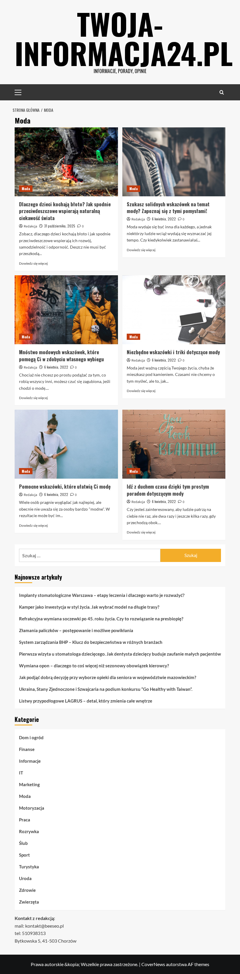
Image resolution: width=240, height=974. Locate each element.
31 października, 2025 (59, 225)
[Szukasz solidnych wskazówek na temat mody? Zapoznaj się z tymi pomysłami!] (174, 161)
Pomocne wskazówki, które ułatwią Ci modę (65, 486)
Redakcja (30, 226)
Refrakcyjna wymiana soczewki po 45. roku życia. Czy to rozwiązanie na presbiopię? (101, 618)
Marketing (29, 784)
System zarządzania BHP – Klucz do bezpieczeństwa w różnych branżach (90, 642)
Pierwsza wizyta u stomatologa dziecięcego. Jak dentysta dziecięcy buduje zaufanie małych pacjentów (120, 653)
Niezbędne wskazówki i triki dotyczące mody (173, 352)
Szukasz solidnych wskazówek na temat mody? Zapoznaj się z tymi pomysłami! (168, 207)
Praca (24, 819)
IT (21, 772)
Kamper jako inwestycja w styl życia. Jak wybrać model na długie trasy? (89, 607)
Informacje (30, 761)
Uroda (25, 878)
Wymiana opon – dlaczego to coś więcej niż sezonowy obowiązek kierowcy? (94, 665)
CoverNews (153, 964)
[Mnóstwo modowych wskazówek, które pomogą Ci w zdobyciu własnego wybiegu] (66, 309)
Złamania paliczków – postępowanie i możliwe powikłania (76, 630)
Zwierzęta (29, 901)
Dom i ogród (31, 737)
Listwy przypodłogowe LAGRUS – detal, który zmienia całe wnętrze (85, 700)
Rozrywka (29, 831)
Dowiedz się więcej (33, 263)
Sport (24, 854)
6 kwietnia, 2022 (164, 218)
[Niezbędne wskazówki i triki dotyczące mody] (174, 309)
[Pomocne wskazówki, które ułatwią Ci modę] (66, 444)
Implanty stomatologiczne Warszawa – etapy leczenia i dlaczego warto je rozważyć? (101, 595)
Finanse (27, 749)
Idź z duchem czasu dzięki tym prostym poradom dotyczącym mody (168, 490)
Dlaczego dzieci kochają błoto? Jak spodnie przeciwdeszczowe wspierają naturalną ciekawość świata (65, 211)
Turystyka (29, 866)
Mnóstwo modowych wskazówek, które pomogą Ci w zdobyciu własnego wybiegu (61, 355)
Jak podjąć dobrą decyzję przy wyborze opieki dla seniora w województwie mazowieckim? (107, 677)
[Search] (221, 92)
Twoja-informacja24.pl (124, 38)
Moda (26, 188)
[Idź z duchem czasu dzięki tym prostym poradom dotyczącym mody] (174, 444)
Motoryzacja (31, 808)
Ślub (23, 843)
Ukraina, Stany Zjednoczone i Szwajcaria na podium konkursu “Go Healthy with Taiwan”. (105, 689)
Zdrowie (27, 890)
